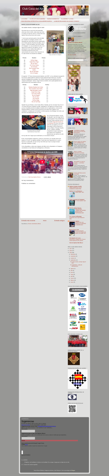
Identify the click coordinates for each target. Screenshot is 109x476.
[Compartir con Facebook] (48, 177)
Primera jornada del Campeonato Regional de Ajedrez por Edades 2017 (80, 232)
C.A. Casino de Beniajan (75, 216)
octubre (73, 258)
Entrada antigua (59, 220)
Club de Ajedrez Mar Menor (76, 242)
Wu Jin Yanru (34, 63)
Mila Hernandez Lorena (36, 90)
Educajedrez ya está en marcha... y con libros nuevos (79, 163)
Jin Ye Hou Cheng (34, 65)
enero (72, 282)
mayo (72, 274)
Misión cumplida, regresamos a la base (79, 152)
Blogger (73, 470)
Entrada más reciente (28, 220)
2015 (70, 252)
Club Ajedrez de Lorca (75, 238)
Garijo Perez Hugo (34, 61)
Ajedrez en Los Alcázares (75, 191)
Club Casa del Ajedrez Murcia (39, 8)
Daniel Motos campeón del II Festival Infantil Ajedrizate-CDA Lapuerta (77, 240)
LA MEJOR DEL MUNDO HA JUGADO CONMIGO (66, 21)
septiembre (73, 260)
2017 (70, 248)
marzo (72, 278)
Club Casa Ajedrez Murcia (75, 42)
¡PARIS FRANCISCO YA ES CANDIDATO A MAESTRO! (75, 188)
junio (72, 272)
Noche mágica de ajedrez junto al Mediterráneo (80, 142)
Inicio (44, 220)
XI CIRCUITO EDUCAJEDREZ (37, 18)
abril (72, 276)
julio (72, 270)
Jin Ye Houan (34, 66)
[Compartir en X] (47, 177)
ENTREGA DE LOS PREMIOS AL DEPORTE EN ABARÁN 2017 (80, 223)
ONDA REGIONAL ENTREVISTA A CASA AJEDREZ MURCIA (36, 21)
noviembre (73, 256)
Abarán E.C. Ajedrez (74, 221)
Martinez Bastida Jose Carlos (36, 87)
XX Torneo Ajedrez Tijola (80, 200)
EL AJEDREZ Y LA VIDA (67, 18)
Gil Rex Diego (34, 60)
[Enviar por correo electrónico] (44, 177)
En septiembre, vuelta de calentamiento (76, 265)
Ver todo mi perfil (72, 54)
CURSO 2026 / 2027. (79, 192)
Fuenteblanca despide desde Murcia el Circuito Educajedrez (79, 131)
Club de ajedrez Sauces (75, 208)
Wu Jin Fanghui (34, 73)
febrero (72, 280)
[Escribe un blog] (46, 177)
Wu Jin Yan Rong (34, 71)
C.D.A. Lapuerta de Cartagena (76, 199)
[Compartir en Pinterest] (50, 177)
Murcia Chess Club (74, 229)
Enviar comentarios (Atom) (34, 223)
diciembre (73, 254)
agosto (72, 268)
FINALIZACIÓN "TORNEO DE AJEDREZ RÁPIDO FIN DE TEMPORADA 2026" (80, 211)
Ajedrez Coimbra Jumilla (75, 186)
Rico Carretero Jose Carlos (35, 88)
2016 (70, 250)
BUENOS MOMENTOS (53, 18)
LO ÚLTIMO (24, 18)
